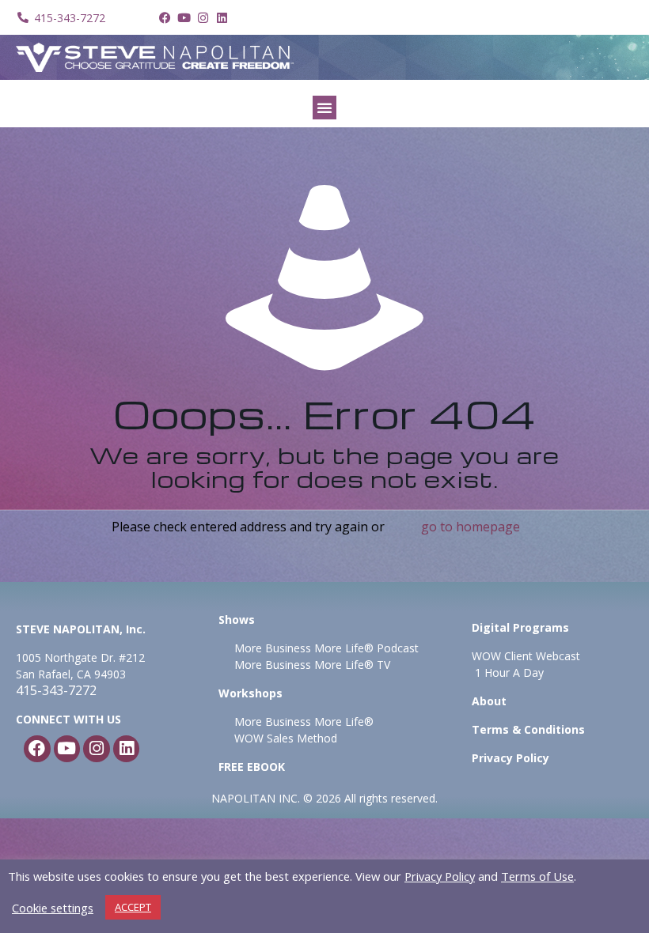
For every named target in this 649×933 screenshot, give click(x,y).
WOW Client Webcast (526, 655)
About (489, 700)
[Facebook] (164, 17)
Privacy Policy (439, 876)
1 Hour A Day (509, 672)
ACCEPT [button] (133, 907)
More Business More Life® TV (310, 664)
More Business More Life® (304, 721)
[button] (324, 107)
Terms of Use (537, 876)
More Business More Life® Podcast (326, 647)
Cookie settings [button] (52, 908)
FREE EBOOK (251, 766)
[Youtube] (183, 17)
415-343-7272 (56, 690)
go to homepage (470, 526)
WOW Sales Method (284, 738)
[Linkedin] (221, 17)
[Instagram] (202, 17)
